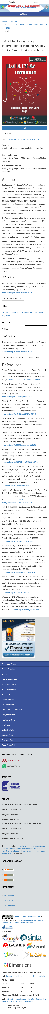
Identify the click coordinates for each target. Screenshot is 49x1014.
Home (4, 21)
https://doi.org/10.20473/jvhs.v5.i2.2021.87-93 (20, 462)
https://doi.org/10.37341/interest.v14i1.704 (23, 139)
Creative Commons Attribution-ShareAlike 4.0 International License (22, 921)
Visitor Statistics (8, 730)
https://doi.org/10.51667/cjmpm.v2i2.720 (18, 396)
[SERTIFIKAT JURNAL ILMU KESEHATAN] (19, 629)
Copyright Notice (8, 714)
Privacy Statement (9, 689)
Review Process (8, 704)
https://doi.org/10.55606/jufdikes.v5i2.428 (18, 572)
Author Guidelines (9, 669)
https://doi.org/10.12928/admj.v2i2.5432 (18, 485)
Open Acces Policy (9, 745)
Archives (13, 21)
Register (12, 2)
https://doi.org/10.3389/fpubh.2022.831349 (19, 445)
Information (6, 725)
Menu (24, 14)
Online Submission (9, 679)
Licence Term (7, 735)
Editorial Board (8, 694)
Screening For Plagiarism (12, 709)
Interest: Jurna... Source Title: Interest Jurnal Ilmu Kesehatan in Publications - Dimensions (24, 1000)
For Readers (9, 895)
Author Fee (6, 674)
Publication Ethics (9, 684)
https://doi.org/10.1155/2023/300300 (16, 592)
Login (36, 2)
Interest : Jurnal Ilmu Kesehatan (26, 916)
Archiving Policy (8, 740)
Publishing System (9, 720)
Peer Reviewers (8, 699)
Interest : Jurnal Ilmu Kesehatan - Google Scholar (25, 976)
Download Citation (34, 357)
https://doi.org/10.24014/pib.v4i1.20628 (24, 379)
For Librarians (9, 905)
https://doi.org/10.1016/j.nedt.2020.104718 (19, 414)
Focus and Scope (9, 664)
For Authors (8, 900)
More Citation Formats (13, 298)
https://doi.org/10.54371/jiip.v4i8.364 (24, 609)
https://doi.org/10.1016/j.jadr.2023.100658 (18, 541)
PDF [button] (24, 128)
